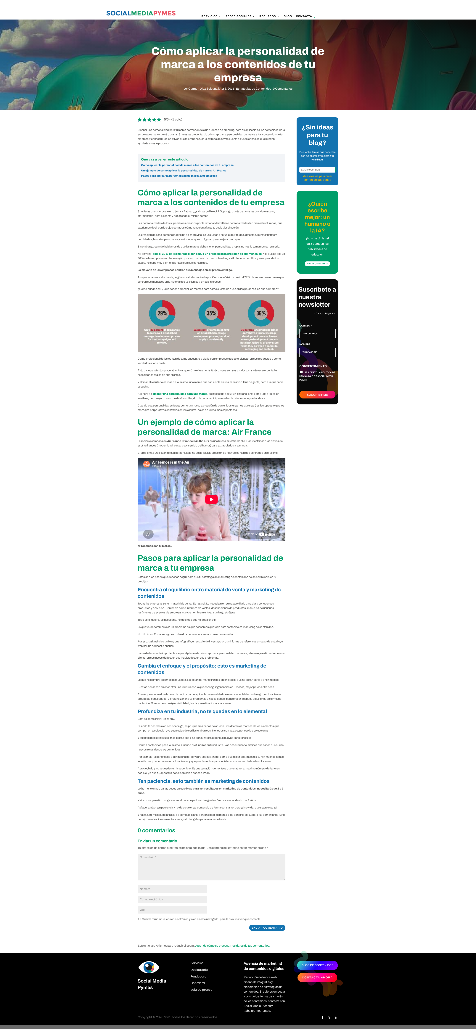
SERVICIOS (209, 16)
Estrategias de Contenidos (253, 88)
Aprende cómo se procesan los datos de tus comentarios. (232, 945)
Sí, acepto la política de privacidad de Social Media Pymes (317, 376)
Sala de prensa (201, 990)
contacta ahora (317, 977)
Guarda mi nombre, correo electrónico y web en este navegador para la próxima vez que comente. (201, 919)
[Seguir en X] (329, 1017)
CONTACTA (304, 16)
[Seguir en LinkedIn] (335, 1017)
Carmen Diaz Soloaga (203, 88)
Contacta (198, 983)
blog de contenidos (317, 965)
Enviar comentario (267, 927)
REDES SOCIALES (239, 16)
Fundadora (198, 976)
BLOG (288, 16)
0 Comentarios (282, 88)
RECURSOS (267, 16)
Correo (305, 325)
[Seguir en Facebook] (322, 1017)
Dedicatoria (199, 970)
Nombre (304, 344)
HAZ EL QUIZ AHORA (317, 264)
